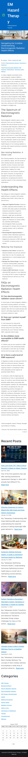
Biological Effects (6, 686)
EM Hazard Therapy (16, 752)
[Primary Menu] (25, 15)
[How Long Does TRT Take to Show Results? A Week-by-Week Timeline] (14, 454)
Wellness (3, 71)
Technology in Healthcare (8, 711)
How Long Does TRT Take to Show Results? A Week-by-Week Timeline (14, 467)
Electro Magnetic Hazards (8, 688)
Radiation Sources (6, 705)
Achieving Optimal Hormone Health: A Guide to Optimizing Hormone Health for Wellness (12, 554)
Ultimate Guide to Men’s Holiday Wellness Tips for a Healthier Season (12, 649)
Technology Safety (19, 69)
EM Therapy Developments (9, 694)
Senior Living (5, 708)
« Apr (13, 744)
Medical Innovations (7, 699)
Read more (5, 485)
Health (3, 697)
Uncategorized (5, 716)
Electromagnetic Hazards (12, 63)
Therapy (3, 713)
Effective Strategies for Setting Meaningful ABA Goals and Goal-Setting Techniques (13, 510)
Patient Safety (5, 702)
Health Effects (10, 69)
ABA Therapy (5, 683)
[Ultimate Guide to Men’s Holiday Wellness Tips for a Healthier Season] (14, 636)
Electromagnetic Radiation (11, 67)
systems (5, 60)
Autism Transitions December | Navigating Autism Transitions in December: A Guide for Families (12, 601)
